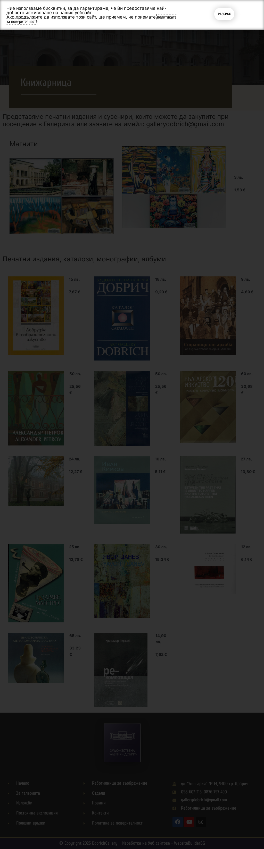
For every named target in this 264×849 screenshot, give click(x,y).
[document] (132, 424)
